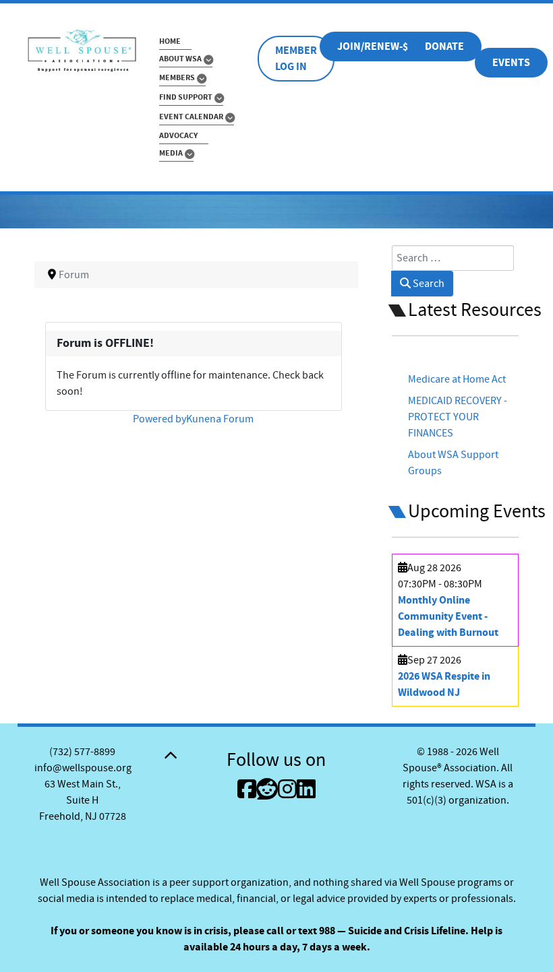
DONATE (444, 46)
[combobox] (453, 258)
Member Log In (296, 58)
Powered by (159, 419)
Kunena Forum (220, 419)
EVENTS (511, 63)
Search (427, 284)
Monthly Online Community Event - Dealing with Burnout (448, 616)
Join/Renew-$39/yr (385, 46)
